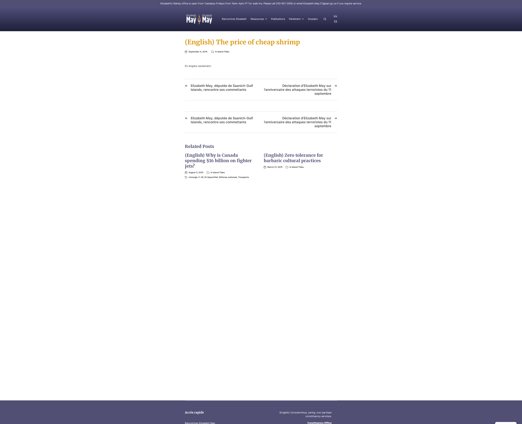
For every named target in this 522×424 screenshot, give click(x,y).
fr (335, 21)
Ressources (257, 19)
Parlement (295, 19)
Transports (243, 177)
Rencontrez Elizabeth (234, 19)
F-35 (201, 177)
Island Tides (223, 51)
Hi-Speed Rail (211, 177)
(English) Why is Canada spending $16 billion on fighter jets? (218, 161)
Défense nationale (228, 177)
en (335, 16)
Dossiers (313, 19)
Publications (278, 19)
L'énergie (193, 177)
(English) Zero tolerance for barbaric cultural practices (293, 158)
